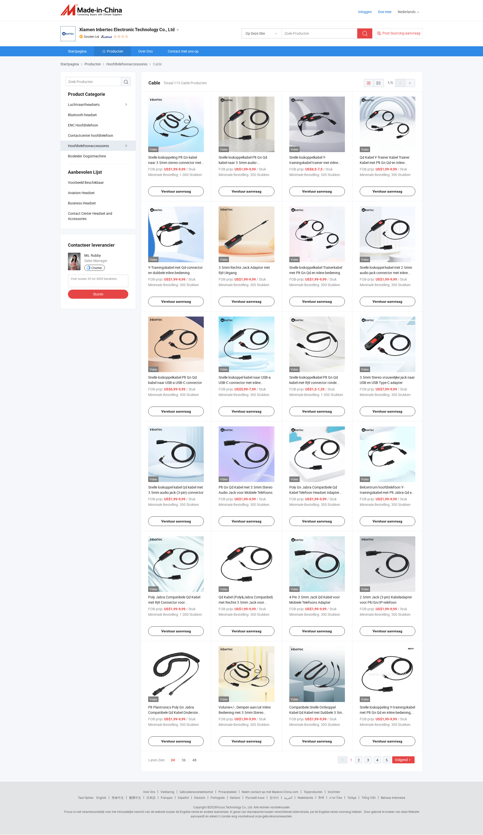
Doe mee (384, 11)
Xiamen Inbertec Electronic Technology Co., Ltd (127, 29)
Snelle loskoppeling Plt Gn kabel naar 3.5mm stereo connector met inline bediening (174, 162)
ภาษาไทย (335, 798)
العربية (288, 798)
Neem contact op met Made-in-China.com (270, 792)
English (101, 798)
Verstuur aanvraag (176, 191)
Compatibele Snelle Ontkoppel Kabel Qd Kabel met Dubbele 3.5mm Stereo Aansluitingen (317, 712)
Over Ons (145, 51)
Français (167, 798)
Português (218, 798)
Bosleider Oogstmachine (87, 156)
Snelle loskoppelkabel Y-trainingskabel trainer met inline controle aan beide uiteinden (313, 162)
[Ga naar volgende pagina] (410, 83)
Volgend (401, 759)
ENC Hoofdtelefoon (83, 125)
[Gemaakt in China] (92, 10)
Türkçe (351, 798)
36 (184, 760)
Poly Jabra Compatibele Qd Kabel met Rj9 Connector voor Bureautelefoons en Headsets (174, 602)
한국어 (274, 798)
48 (194, 760)
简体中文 (118, 798)
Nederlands (305, 798)
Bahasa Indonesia (393, 798)
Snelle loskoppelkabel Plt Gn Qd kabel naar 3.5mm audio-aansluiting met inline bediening (243, 162)
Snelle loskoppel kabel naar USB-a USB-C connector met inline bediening (245, 382)
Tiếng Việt (368, 798)
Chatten (96, 268)
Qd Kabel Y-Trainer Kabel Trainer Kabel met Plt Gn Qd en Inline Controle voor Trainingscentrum (385, 162)
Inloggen (365, 11)
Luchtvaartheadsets (84, 104)
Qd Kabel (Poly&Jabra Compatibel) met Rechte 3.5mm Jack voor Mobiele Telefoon (246, 602)
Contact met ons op (183, 51)
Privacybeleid (227, 792)
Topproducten (313, 792)
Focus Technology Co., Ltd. (235, 807)
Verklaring (167, 792)
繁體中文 (135, 798)
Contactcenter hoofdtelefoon (90, 135)
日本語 (150, 798)
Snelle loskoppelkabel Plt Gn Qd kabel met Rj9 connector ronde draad (313, 382)
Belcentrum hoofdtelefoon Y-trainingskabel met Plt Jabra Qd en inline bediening (387, 492)
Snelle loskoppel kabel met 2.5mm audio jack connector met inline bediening (386, 272)
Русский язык (255, 798)
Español (183, 798)
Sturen (98, 294)
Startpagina (77, 51)
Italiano (235, 798)
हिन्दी (321, 798)
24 (173, 760)
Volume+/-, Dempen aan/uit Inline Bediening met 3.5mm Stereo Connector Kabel (245, 712)
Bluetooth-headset (82, 114)
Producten (115, 51)
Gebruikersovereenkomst (196, 792)
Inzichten (334, 792)
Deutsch (199, 798)
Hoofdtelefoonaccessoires (88, 145)
